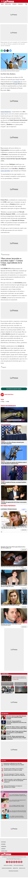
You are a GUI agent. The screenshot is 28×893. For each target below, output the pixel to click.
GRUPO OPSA (4, 851)
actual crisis (16, 82)
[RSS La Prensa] (21, 862)
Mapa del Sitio (22, 868)
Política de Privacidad (18, 865)
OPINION (3, 848)
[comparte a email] (10, 51)
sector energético (5, 171)
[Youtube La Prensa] (14, 862)
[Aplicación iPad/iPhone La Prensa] (17, 862)
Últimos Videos (16, 679)
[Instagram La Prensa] (12, 862)
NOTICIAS (3, 842)
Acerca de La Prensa (8, 865)
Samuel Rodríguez (6, 112)
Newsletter (15, 868)
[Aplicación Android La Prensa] (19, 862)
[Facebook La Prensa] (7, 862)
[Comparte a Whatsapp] (2, 51)
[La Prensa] (6, 854)
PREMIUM (3, 846)
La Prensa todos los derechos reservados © (14, 856)
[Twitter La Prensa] (9, 862)
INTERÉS (3, 844)
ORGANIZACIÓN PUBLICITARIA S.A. (14, 859)
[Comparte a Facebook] (5, 51)
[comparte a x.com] (7, 51)
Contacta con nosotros (7, 868)
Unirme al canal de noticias (14, 388)
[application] (14, 414)
